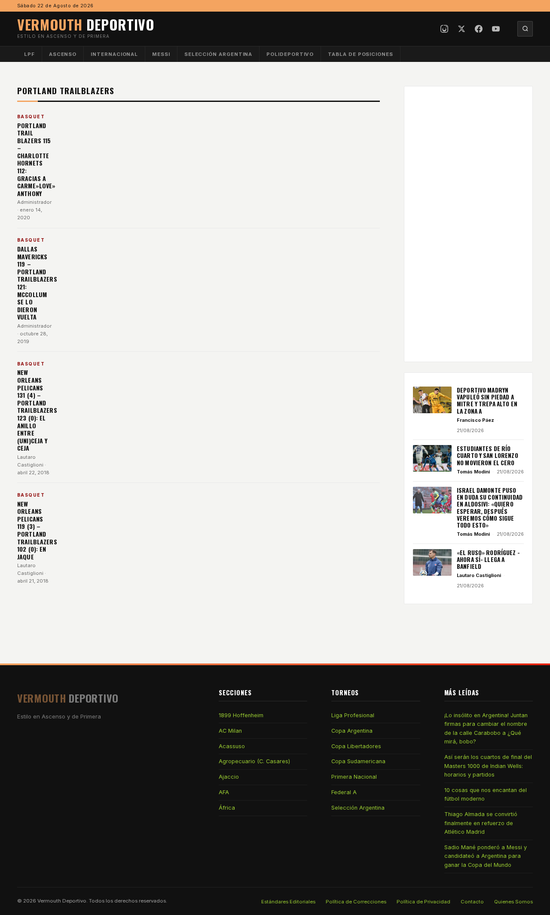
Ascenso (62, 54)
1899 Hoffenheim (241, 715)
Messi (161, 54)
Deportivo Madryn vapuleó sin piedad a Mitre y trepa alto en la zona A (487, 400)
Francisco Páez (475, 420)
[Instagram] (444, 29)
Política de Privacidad (423, 902)
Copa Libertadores (356, 746)
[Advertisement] (468, 224)
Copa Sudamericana (358, 761)
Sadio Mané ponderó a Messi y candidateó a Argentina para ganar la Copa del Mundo (485, 856)
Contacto (472, 902)
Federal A (344, 792)
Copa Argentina (352, 731)
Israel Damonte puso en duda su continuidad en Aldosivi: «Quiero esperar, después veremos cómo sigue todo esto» (489, 508)
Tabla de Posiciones (360, 54)
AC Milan (230, 731)
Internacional (114, 54)
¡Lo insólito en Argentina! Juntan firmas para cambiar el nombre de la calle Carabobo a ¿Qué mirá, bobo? (486, 728)
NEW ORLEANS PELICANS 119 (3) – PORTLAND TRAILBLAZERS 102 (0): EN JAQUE (37, 530)
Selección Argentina (218, 54)
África (227, 807)
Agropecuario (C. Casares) (254, 761)
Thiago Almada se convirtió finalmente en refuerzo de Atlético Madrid (480, 823)
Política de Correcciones (356, 902)
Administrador (34, 202)
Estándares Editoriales (288, 902)
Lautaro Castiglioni (479, 575)
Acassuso (232, 746)
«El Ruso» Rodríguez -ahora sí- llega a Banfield (488, 559)
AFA (224, 792)
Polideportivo (290, 54)
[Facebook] (478, 29)
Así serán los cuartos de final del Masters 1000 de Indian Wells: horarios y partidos (488, 766)
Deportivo (86, 24)
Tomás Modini (473, 472)
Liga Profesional (352, 715)
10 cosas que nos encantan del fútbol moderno (485, 794)
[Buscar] (525, 29)
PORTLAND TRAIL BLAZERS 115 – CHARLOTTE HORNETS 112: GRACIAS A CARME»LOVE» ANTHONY (36, 159)
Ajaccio (229, 777)
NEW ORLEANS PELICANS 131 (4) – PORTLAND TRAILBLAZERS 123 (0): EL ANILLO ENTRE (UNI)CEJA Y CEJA (37, 410)
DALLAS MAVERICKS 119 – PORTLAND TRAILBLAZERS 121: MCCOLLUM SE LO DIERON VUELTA (37, 282)
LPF (29, 54)
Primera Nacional (354, 777)
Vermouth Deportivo (61, 901)
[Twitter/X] (461, 29)
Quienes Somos (513, 902)
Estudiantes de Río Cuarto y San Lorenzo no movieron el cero (487, 455)
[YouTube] (496, 29)
